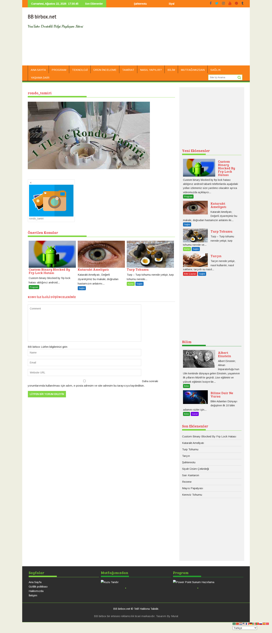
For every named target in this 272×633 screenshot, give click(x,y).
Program (59, 69)
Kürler (131, 284)
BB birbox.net (42, 17)
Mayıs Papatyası (192, 488)
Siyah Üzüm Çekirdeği (167, 3)
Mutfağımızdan (193, 69)
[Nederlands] (241, 623)
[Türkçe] (267, 623)
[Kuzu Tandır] (136, 582)
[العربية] (234, 623)
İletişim (33, 595)
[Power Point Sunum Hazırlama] (208, 582)
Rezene (187, 481)
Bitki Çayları (190, 274)
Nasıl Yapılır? (151, 69)
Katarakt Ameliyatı (193, 442)
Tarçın (186, 455)
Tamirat (128, 69)
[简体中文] (237, 623)
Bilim (171, 69)
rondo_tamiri (36, 218)
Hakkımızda (36, 591)
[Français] (247, 623)
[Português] (257, 623)
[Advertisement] (170, 38)
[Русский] (261, 623)
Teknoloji (80, 69)
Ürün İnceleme (104, 69)
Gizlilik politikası (38, 586)
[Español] (264, 623)
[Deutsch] (251, 623)
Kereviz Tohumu (192, 494)
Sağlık (215, 69)
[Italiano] (254, 623)
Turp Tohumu (190, 449)
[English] (244, 623)
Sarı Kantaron (190, 475)
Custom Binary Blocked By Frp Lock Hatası (209, 436)
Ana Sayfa (38, 69)
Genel (195, 414)
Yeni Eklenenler (196, 150)
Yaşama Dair (40, 77)
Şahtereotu (125, 3)
